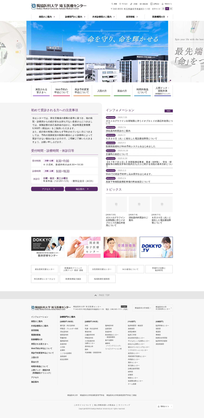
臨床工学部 (132, 335)
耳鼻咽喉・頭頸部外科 (93, 352)
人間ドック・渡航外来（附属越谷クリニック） (41, 371)
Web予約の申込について (61, 91)
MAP (124, 306)
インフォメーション (39, 316)
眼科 (86, 349)
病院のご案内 (36, 321)
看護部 (158, 331)
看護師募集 (36, 334)
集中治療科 (109, 340)
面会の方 (122, 90)
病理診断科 (132, 331)
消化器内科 (64, 331)
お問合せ (156, 4)
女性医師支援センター (102, 269)
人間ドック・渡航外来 (162, 90)
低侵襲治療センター (135, 381)
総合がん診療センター (136, 344)
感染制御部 (160, 344)
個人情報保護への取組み (105, 405)
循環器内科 (64, 335)
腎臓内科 (63, 338)
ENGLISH (145, 4)
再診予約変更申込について (82, 91)
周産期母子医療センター (137, 356)
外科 (86, 325)
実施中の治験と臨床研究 (159, 269)
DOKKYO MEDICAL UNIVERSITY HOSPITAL (58, 6)
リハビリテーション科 (113, 349)
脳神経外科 (109, 325)
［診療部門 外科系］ (92, 321)
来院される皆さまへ (41, 91)
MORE (169, 111)
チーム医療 (132, 384)
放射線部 (131, 328)
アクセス (125, 4)
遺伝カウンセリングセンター (138, 347)
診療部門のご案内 (67, 316)
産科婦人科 (89, 346)
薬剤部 (158, 328)
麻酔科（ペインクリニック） (113, 344)
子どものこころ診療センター (138, 341)
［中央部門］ (132, 321)
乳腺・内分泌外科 (91, 328)
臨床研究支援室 (161, 341)
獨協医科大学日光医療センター (163, 308)
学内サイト (168, 4)
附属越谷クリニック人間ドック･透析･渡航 (73, 269)
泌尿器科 (108, 328)
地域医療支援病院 (102, 279)
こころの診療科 (66, 353)
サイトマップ (124, 405)
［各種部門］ (160, 321)
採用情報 (35, 330)
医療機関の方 (36, 339)
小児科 (62, 347)
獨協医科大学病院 (142, 308)
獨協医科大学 (72, 395)
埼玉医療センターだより (44, 279)
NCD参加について (130, 269)
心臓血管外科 (90, 335)
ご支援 (135, 4)
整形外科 (88, 331)
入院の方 (102, 90)
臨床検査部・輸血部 (135, 325)
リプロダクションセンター (138, 350)
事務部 (158, 335)
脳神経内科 (64, 341)
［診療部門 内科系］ (67, 321)
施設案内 (80, 189)
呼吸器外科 (89, 338)
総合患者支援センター (45, 269)
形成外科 (108, 331)
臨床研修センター (162, 325)
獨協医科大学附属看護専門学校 (92, 395)
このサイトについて (82, 405)
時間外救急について (142, 91)
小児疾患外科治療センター (90, 342)
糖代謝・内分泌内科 (67, 325)
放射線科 (63, 356)
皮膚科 (62, 350)
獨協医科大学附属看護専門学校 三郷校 (121, 395)
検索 (115, 4)
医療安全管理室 (161, 338)
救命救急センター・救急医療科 (111, 336)
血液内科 (63, 344)
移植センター (133, 378)
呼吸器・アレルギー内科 (69, 328)
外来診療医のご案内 (39, 325)
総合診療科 (64, 359)
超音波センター (134, 353)
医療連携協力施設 (73, 279)
